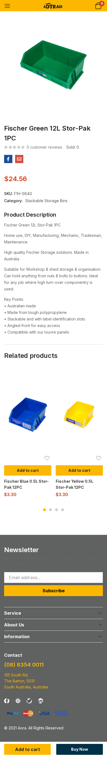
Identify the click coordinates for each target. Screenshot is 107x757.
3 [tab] (56, 509)
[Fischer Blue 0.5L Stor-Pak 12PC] (27, 414)
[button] (98, 5)
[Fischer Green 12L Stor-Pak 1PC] (8, 159)
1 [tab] (44, 509)
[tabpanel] (28, 434)
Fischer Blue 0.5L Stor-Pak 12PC (26, 484)
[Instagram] (18, 700)
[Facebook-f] (6, 700)
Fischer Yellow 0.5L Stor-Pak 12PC (74, 484)
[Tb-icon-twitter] (29, 700)
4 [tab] (62, 509)
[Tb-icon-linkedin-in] (40, 700)
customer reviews (44, 147)
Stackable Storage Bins (46, 200)
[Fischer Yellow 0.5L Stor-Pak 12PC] (79, 414)
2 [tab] (50, 509)
